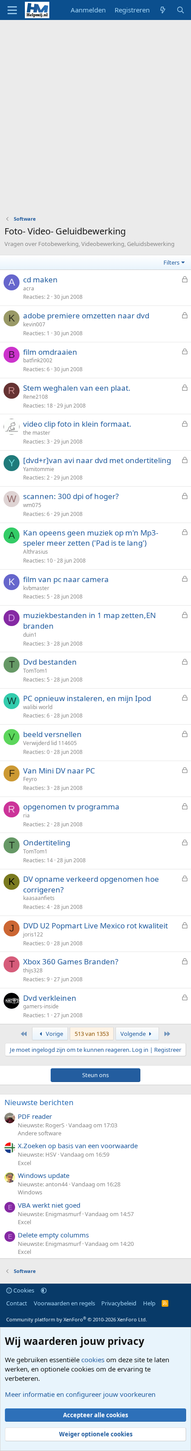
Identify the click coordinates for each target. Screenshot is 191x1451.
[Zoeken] (180, 10)
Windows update (43, 1175)
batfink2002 (37, 360)
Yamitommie (38, 469)
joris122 (33, 934)
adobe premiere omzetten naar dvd (86, 315)
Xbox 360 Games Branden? (70, 961)
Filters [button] (171, 262)
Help (149, 1303)
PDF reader (35, 1116)
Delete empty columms (53, 1234)
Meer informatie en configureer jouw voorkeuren (80, 1394)
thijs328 (33, 970)
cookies (92, 1359)
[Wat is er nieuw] (162, 10)
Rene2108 (35, 396)
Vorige (53, 1034)
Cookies (23, 1290)
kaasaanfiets (39, 898)
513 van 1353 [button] (92, 1034)
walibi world (37, 707)
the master (36, 432)
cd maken (40, 279)
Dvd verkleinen (49, 998)
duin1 (30, 634)
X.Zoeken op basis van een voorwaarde (78, 1145)
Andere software (39, 1133)
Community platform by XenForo (76, 1319)
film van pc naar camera (66, 579)
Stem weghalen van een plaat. (77, 388)
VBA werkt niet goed (49, 1205)
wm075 (32, 505)
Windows (30, 1192)
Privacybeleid (118, 1303)
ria (26, 815)
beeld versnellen (52, 734)
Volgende (133, 1034)
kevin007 (34, 324)
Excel (24, 1163)
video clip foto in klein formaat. (77, 424)
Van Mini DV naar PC (59, 770)
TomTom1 (35, 670)
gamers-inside (41, 1006)
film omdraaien (50, 352)
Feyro (30, 779)
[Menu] (12, 10)
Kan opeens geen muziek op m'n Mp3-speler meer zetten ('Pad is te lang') (90, 537)
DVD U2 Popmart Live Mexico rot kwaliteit (95, 925)
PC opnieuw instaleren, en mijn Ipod (87, 698)
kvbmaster (36, 588)
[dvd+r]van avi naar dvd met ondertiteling (97, 460)
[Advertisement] (95, 119)
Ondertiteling (46, 842)
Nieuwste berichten (39, 1102)
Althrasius (35, 551)
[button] (43, 1290)
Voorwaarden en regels (64, 1303)
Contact (16, 1303)
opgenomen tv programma (71, 806)
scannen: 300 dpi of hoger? (71, 496)
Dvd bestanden (50, 662)
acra (28, 288)
